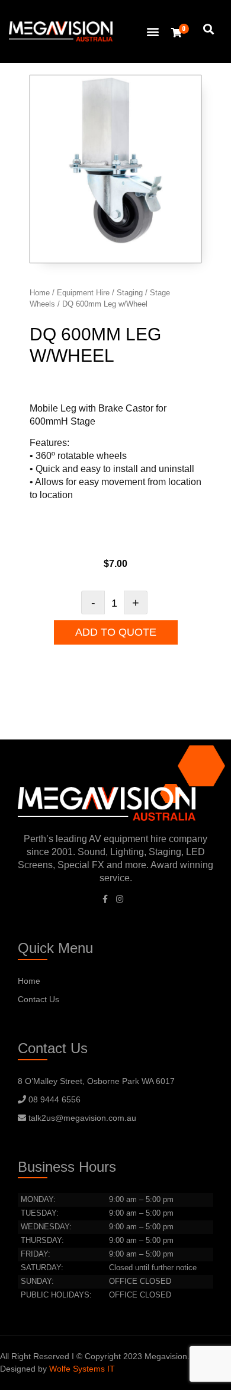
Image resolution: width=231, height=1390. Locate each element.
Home (40, 292)
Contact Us (38, 999)
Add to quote (115, 632)
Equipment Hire (83, 292)
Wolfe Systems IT (82, 1368)
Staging (130, 292)
